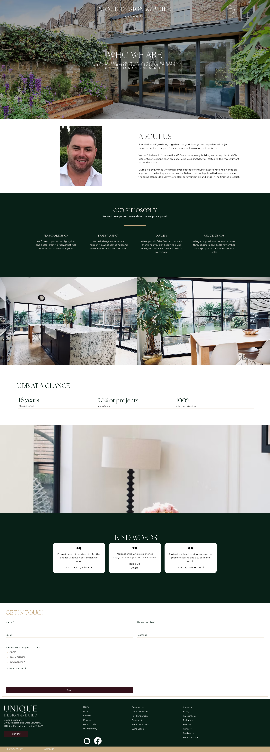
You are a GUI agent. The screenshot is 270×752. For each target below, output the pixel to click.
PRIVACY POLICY (14, 749)
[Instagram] (87, 741)
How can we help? (17, 668)
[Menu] (230, 9)
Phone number (146, 622)
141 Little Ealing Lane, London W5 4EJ (23, 726)
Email (9, 635)
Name (10, 622)
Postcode (142, 635)
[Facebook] (98, 741)
